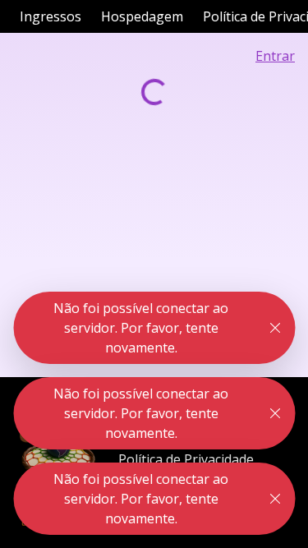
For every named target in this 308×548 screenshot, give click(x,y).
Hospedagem (142, 16)
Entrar (275, 56)
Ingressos (50, 16)
